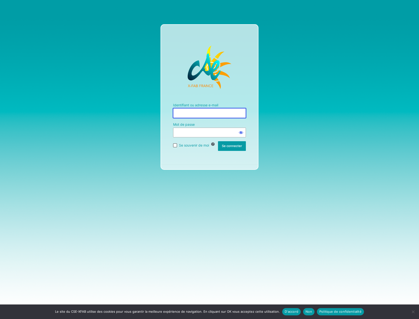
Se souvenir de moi (194, 145)
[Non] (413, 311)
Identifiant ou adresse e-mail (195, 105)
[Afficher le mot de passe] (241, 132)
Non (309, 311)
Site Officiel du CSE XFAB (209, 67)
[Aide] (213, 144)
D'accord (291, 311)
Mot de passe (184, 124)
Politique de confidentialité (340, 311)
